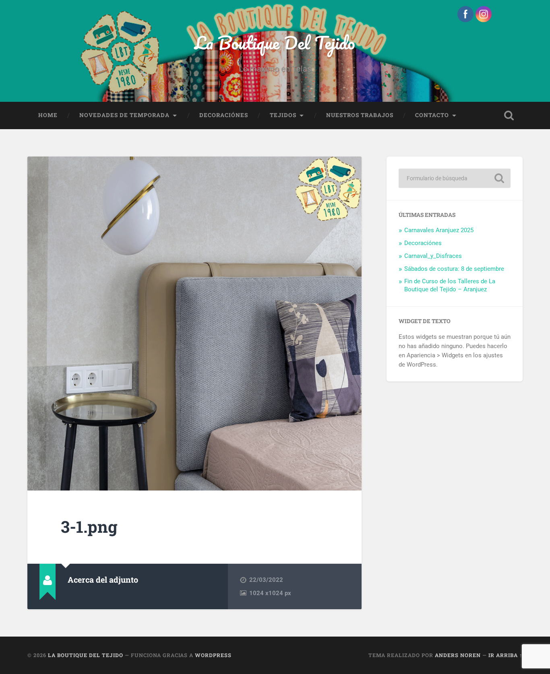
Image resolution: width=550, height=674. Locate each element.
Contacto (432, 115)
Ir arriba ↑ (505, 655)
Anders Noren (458, 655)
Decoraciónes (223, 115)
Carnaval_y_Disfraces (433, 256)
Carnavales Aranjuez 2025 (438, 230)
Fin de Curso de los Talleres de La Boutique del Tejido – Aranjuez (449, 285)
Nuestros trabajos (359, 115)
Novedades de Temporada (124, 115)
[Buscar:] (455, 178)
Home (48, 115)
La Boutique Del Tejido (274, 42)
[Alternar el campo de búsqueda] (509, 115)
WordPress (213, 655)
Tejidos (283, 115)
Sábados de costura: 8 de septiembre (454, 268)
